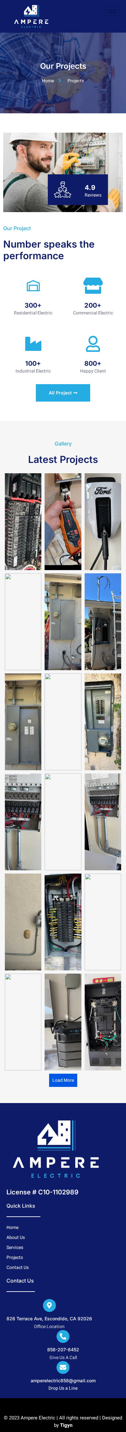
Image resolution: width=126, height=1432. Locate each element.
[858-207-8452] (63, 1336)
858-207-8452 (63, 1349)
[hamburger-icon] (112, 11)
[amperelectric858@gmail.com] (63, 1367)
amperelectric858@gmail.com (63, 1380)
